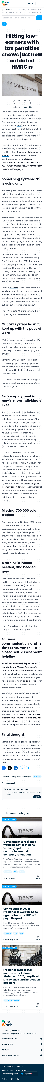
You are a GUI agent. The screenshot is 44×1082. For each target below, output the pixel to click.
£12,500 (5, 155)
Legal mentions (7, 1070)
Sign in (30, 3)
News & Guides (12, 10)
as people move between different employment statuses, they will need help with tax (21, 718)
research (14, 287)
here (19, 125)
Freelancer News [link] (9, 820)
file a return (31, 681)
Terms (17, 1070)
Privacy (25, 1070)
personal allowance (29, 152)
